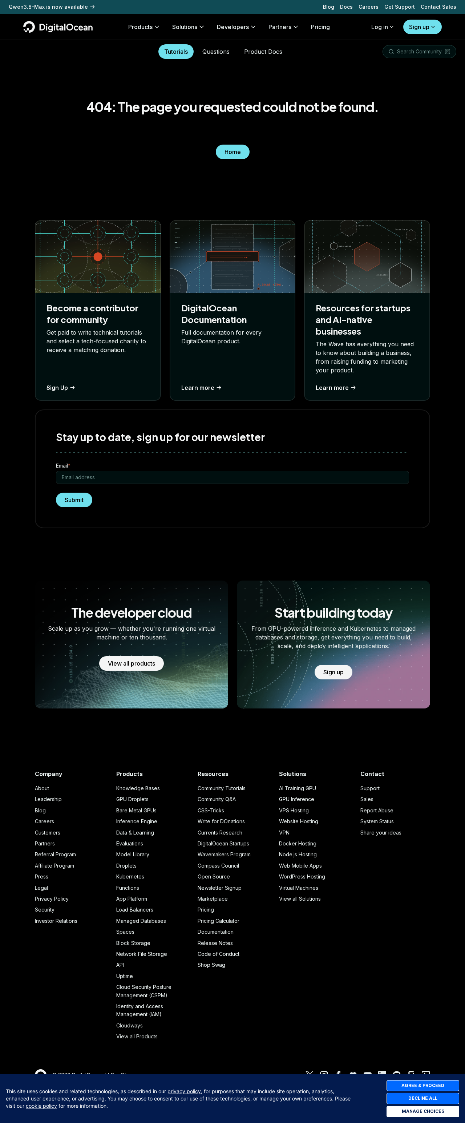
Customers (47, 832)
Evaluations (129, 843)
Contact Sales (438, 7)
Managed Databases (141, 921)
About (42, 788)
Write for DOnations (221, 821)
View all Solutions (300, 899)
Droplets (126, 866)
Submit (74, 500)
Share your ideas (380, 832)
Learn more (197, 387)
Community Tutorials (222, 788)
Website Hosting (298, 821)
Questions (216, 51)
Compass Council (218, 866)
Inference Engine (136, 821)
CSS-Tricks (211, 810)
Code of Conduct (218, 954)
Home (233, 151)
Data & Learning (135, 832)
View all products (131, 663)
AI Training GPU (297, 788)
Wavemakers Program (224, 854)
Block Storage (133, 943)
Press (41, 876)
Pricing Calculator (218, 921)
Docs (346, 7)
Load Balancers (134, 909)
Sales (366, 799)
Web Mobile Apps (300, 866)
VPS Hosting (294, 810)
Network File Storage (141, 954)
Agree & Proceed (422, 1085)
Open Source (214, 876)
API (120, 965)
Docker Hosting (297, 843)
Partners (45, 843)
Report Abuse (376, 810)
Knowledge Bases (138, 788)
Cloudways (129, 1025)
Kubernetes (130, 876)
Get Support (399, 7)
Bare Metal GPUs (136, 810)
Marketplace (213, 899)
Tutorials (176, 51)
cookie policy (41, 1106)
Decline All (422, 1098)
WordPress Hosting (302, 876)
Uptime (124, 976)
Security (44, 909)
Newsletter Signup (220, 888)
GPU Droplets (132, 799)
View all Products (137, 1036)
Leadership (48, 799)
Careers (369, 7)
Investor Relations (56, 921)
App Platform (131, 899)
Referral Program (55, 854)
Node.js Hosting (298, 854)
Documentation (216, 932)
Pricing (206, 909)
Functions (127, 888)
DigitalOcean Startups (223, 843)
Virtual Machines (298, 888)
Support (370, 788)
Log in (379, 27)
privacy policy (184, 1091)
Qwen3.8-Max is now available (48, 7)
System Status (377, 821)
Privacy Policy (52, 899)
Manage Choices (423, 1111)
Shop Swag (211, 965)
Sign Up (57, 387)
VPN (284, 832)
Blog (328, 7)
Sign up (419, 27)
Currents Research (220, 832)
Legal (41, 888)
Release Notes (215, 943)
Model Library (132, 854)
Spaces (125, 932)
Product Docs (263, 51)
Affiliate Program (54, 866)
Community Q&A (217, 799)
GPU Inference (296, 799)
